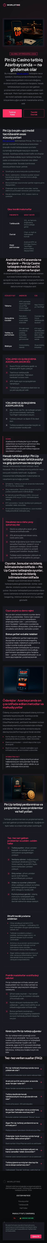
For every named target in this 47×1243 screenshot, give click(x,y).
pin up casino (23, 73)
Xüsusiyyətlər (23, 1201)
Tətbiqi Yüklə (12, 113)
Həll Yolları (23, 1208)
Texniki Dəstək (34, 113)
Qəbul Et (36, 1236)
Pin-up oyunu (9, 141)
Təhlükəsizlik (23, 1205)
